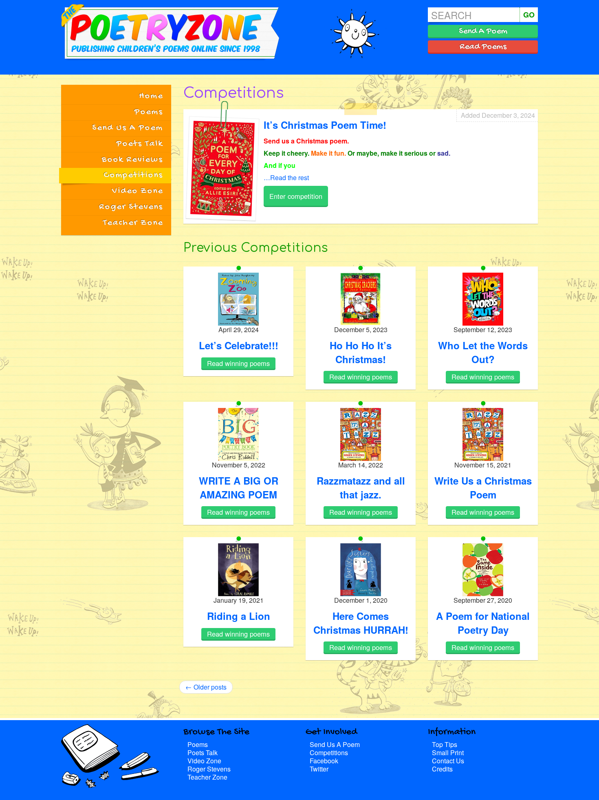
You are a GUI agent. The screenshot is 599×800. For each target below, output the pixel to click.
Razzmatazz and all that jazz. (361, 487)
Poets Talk (139, 144)
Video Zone (137, 191)
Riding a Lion (238, 616)
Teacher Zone (133, 223)
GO (529, 14)
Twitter (319, 769)
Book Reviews (132, 159)
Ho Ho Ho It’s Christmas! (361, 352)
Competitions (133, 175)
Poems (148, 112)
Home (151, 96)
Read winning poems (238, 363)
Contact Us (448, 760)
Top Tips (444, 744)
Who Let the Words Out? (483, 352)
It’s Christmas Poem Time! (325, 125)
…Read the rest (286, 177)
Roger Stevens (131, 207)
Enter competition (295, 196)
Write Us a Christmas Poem (483, 487)
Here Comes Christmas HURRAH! (360, 623)
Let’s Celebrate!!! (238, 345)
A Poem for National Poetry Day (483, 623)
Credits (442, 769)
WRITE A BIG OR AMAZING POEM (238, 487)
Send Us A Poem (127, 128)
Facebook (324, 760)
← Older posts (206, 687)
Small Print (448, 752)
